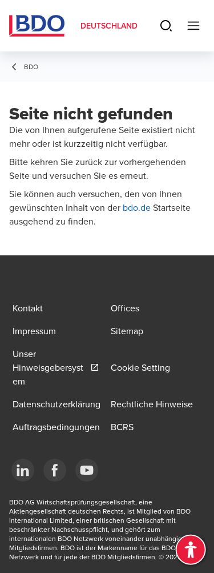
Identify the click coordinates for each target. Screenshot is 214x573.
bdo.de (138, 207)
